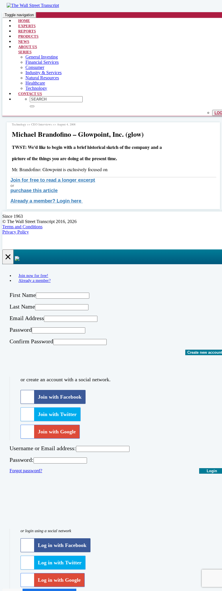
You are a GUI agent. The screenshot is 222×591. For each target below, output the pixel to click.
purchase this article (34, 190)
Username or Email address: (43, 448)
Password (21, 329)
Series (25, 52)
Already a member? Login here (46, 201)
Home (24, 21)
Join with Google (57, 432)
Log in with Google (59, 580)
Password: (22, 460)
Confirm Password (31, 341)
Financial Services (42, 62)
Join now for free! (33, 275)
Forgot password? (26, 470)
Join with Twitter (57, 414)
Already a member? (34, 280)
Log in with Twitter (60, 563)
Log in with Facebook (62, 545)
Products (28, 36)
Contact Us (30, 94)
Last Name (22, 306)
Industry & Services (43, 72)
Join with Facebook (60, 397)
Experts (27, 26)
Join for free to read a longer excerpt (52, 180)
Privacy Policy (15, 231)
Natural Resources (42, 77)
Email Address (27, 318)
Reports (27, 31)
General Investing (41, 56)
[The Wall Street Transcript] (33, 5)
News (23, 41)
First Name (23, 295)
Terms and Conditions (22, 226)
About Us (27, 47)
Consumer (34, 67)
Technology (36, 88)
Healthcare (35, 83)
